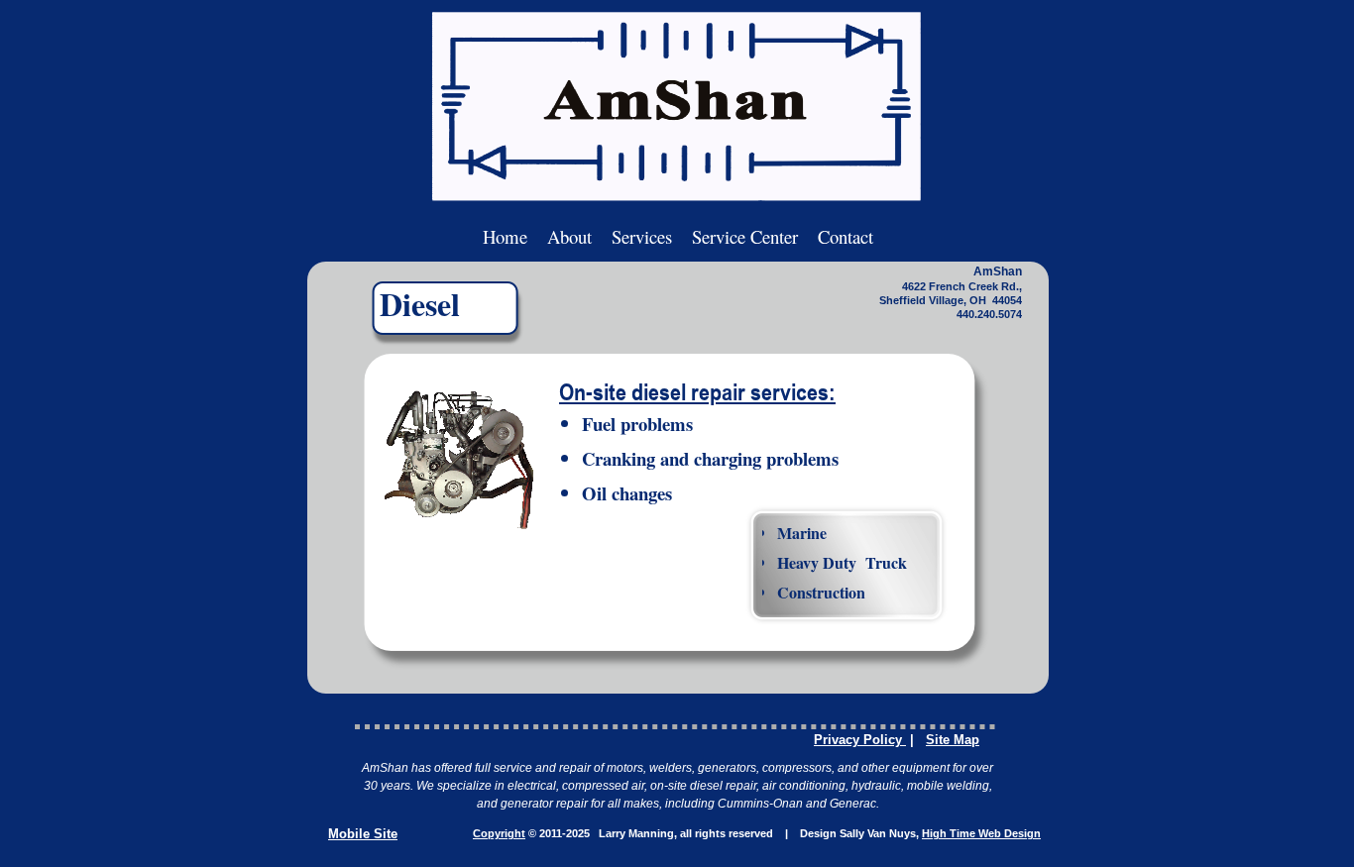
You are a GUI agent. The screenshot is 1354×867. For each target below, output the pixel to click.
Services (642, 236)
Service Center (745, 236)
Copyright (499, 833)
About (569, 236)
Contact (845, 236)
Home (505, 236)
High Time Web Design (981, 833)
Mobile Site (362, 833)
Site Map (952, 739)
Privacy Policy (860, 739)
